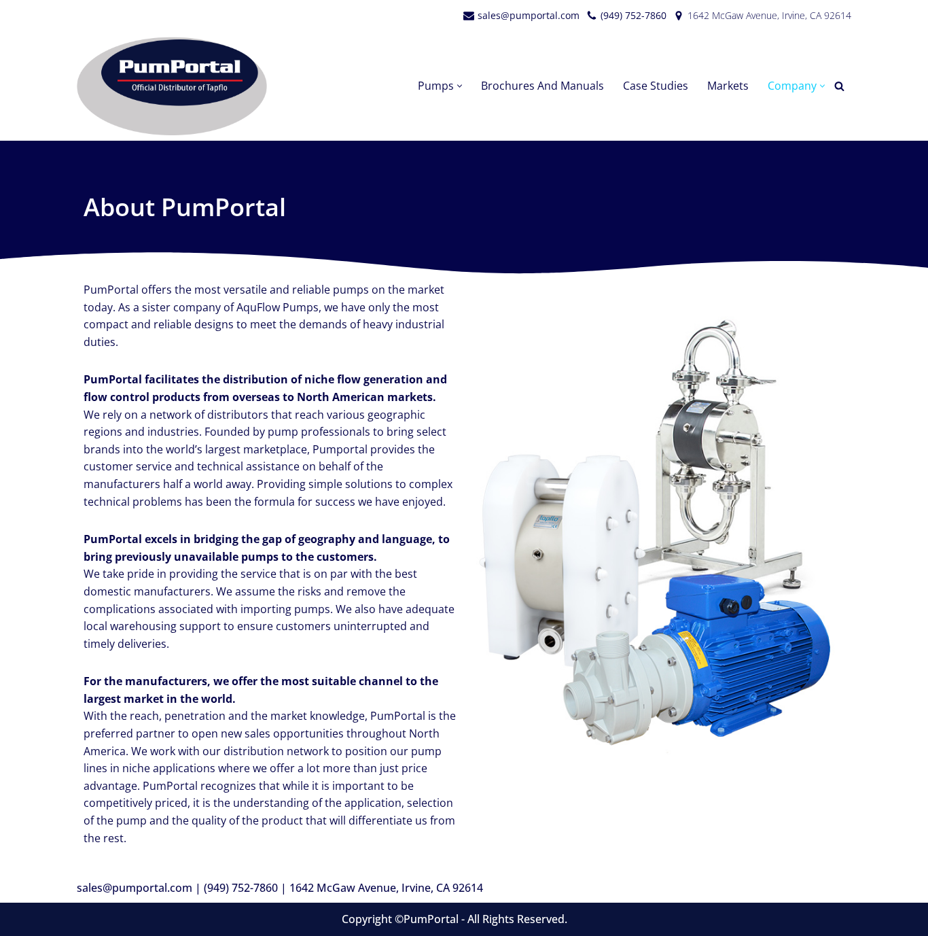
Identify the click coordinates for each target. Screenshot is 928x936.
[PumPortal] (175, 86)
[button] (459, 86)
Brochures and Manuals (542, 85)
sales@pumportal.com (528, 15)
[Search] (839, 86)
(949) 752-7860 (633, 15)
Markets (728, 85)
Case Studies (655, 85)
